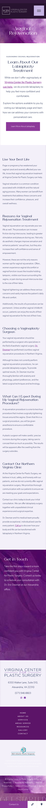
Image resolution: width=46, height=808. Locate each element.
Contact (23, 734)
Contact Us (14, 804)
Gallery (23, 730)
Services (23, 720)
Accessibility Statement (24, 783)
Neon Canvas (23, 790)
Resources (23, 727)
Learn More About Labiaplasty (23, 126)
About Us (23, 716)
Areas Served (23, 723)
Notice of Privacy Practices (25, 786)
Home (23, 713)
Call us (18, 526)
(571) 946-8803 (23, 693)
